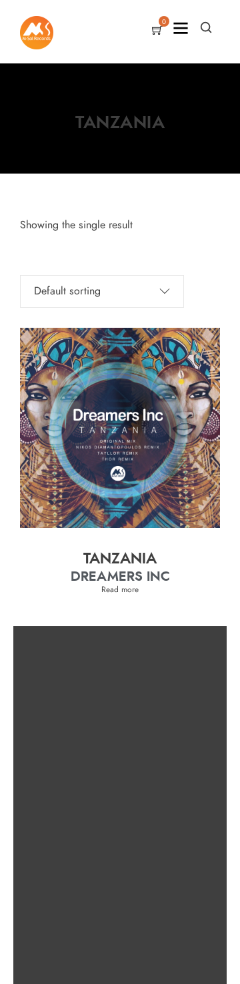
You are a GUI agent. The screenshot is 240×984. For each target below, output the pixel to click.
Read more (120, 589)
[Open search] (206, 27)
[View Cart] (157, 31)
